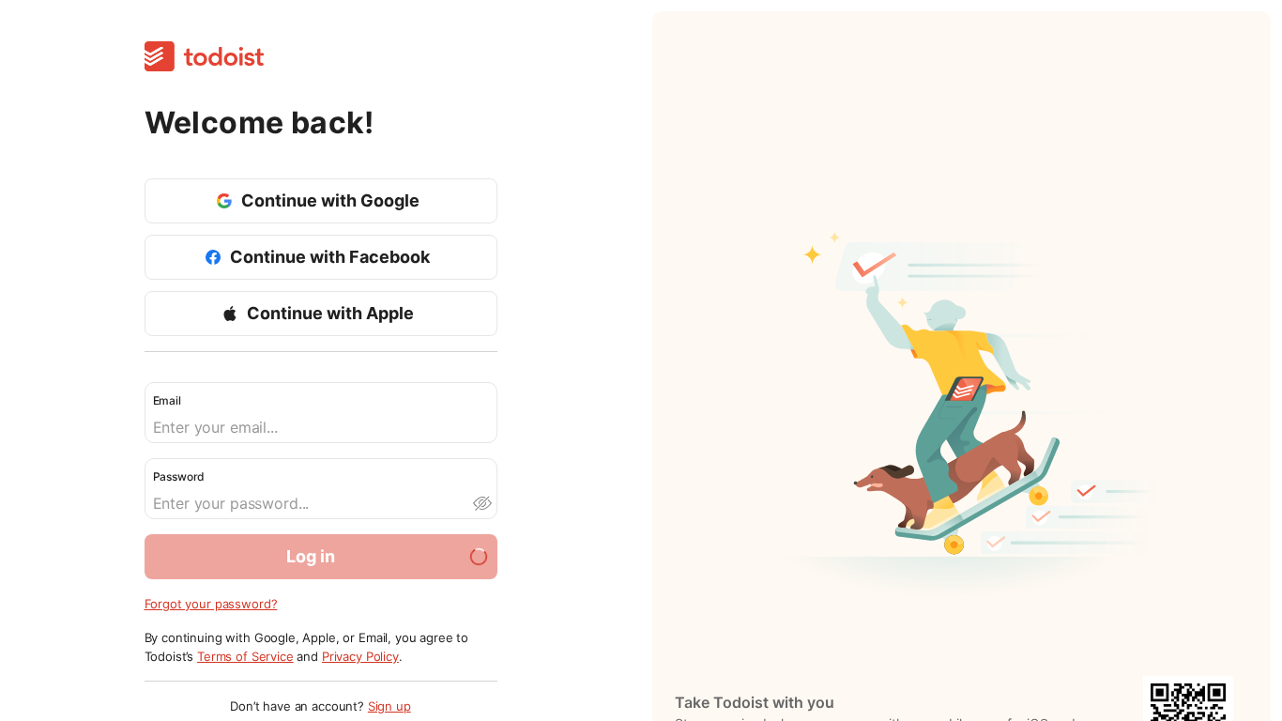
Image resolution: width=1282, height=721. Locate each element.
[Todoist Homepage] (204, 57)
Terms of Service (245, 656)
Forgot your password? (211, 603)
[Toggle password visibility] (481, 503)
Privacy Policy (360, 656)
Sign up (389, 705)
